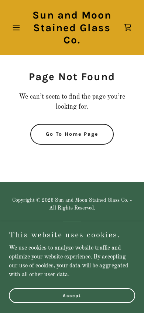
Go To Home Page (72, 134)
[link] (72, 42)
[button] (18, 27)
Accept (72, 295)
